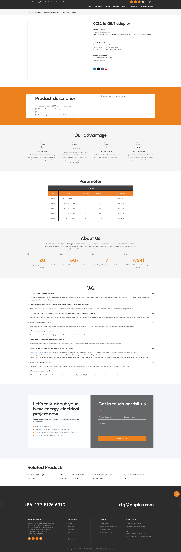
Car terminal (104, 523)
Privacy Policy (104, 549)
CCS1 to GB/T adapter (68, 13)
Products (38, 13)
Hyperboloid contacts (37, 352)
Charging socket (105, 530)
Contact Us (72, 539)
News (70, 536)
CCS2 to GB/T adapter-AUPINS (69, 478)
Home (70, 523)
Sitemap (111, 549)
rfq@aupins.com (136, 504)
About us (71, 533)
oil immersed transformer (132, 478)
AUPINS (30, 13)
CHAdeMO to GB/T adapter (100, 478)
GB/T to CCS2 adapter (34, 478)
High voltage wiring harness (109, 527)
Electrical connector (106, 533)
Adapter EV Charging (51, 13)
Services (71, 530)
